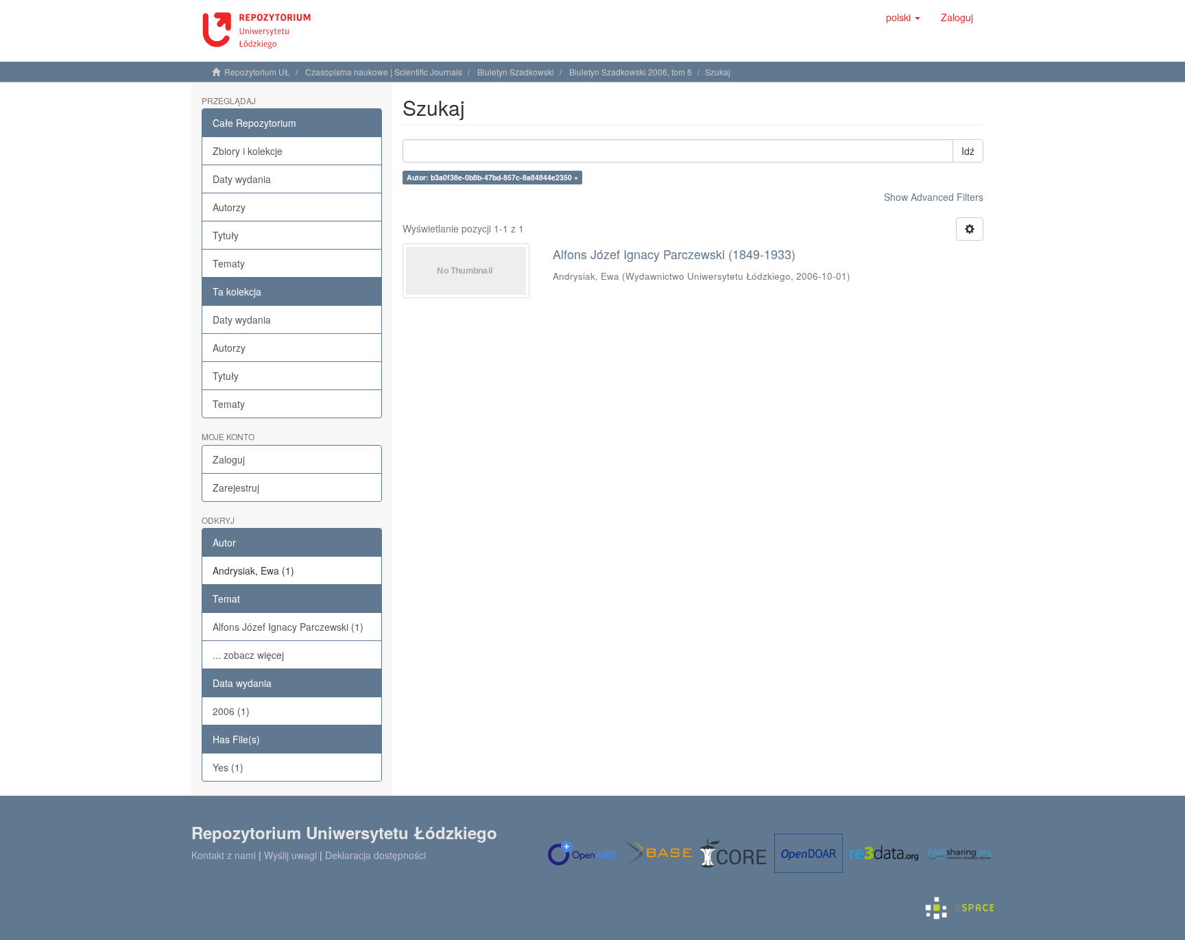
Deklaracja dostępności (375, 855)
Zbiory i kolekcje (248, 151)
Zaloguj (229, 459)
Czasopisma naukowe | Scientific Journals (383, 71)
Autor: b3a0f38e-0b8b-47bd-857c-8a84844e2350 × (492, 177)
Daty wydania (242, 179)
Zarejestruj (236, 487)
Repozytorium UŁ (257, 71)
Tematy (229, 263)
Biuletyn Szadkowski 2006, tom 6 (630, 71)
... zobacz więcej (248, 655)
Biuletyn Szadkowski (515, 71)
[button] (903, 17)
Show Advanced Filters (933, 197)
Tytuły (226, 235)
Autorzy (229, 207)
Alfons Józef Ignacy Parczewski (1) (288, 627)
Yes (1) (228, 767)
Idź (967, 151)
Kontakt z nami (223, 855)
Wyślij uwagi (290, 855)
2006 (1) (231, 711)
